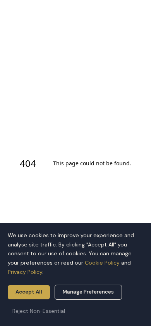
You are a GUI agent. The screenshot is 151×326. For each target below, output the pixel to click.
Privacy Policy (25, 271)
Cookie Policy (102, 262)
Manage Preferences (88, 292)
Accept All (28, 292)
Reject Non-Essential (38, 311)
